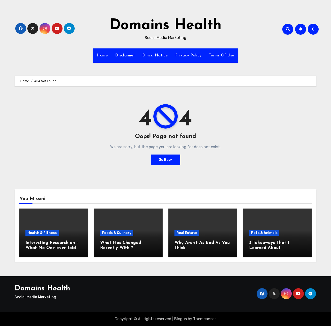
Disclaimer (125, 55)
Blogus (180, 319)
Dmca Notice (155, 55)
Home (102, 55)
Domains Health (165, 25)
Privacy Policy (188, 55)
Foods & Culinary (116, 233)
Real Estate (186, 233)
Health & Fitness (42, 233)
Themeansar (204, 319)
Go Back (166, 160)
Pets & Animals (264, 233)
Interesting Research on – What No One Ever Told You (52, 248)
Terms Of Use (221, 55)
